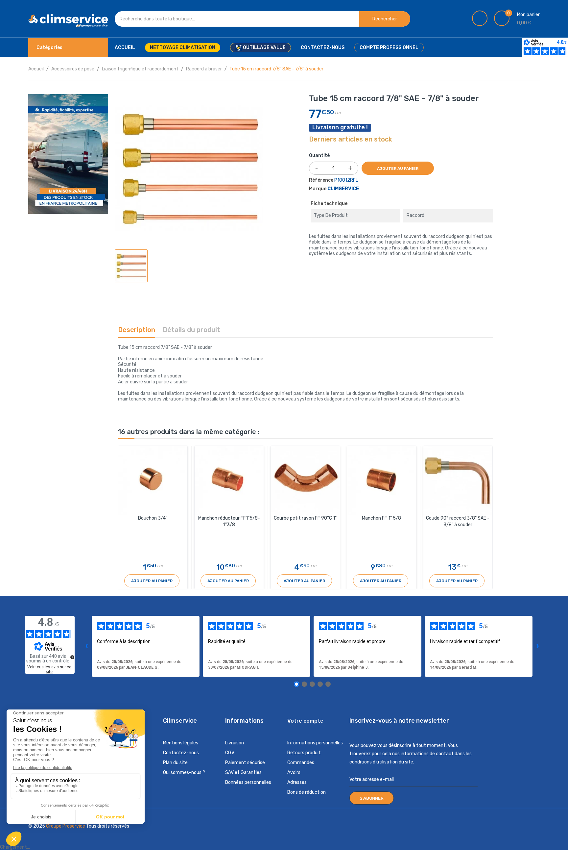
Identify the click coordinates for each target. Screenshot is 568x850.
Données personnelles (248, 782)
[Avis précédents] (86, 646)
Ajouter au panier (397, 168)
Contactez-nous (181, 753)
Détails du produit (191, 330)
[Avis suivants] (537, 646)
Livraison (234, 743)
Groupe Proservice (66, 826)
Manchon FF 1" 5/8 (381, 518)
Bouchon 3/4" (152, 518)
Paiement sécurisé (245, 762)
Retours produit (304, 753)
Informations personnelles (315, 743)
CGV (229, 753)
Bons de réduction (306, 792)
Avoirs (293, 772)
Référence (321, 180)
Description (136, 330)
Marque (317, 189)
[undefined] (72, 657)
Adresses (297, 782)
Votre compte (305, 721)
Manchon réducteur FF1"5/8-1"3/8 (229, 521)
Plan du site (175, 762)
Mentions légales (180, 743)
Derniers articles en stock (350, 139)
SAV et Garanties (243, 772)
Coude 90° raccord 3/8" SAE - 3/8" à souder (457, 521)
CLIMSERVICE (343, 189)
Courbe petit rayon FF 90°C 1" (305, 518)
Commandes (300, 762)
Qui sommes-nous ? (184, 772)
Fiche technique (329, 203)
